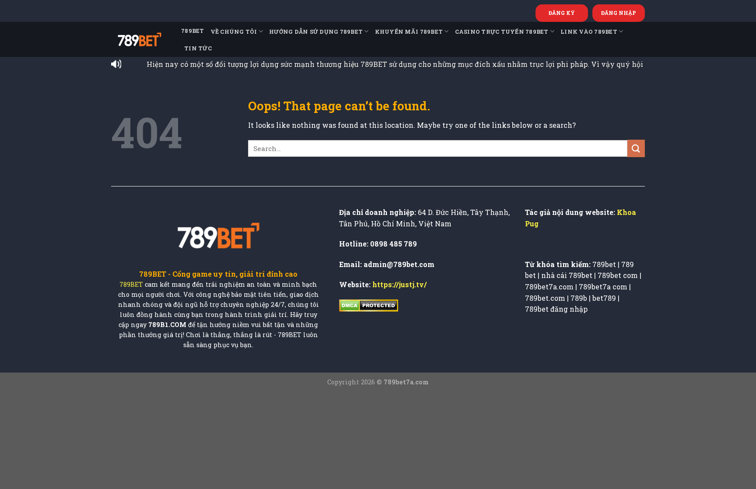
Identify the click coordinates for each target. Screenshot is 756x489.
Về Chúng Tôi (233, 31)
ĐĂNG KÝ (562, 12)
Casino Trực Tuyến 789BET (502, 31)
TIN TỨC (198, 48)
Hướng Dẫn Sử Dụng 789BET (316, 31)
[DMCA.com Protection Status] (368, 305)
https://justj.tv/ (399, 284)
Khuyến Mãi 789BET (409, 31)
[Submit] (636, 148)
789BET (192, 30)
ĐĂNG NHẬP (618, 12)
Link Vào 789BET (588, 31)
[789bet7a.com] (139, 39)
